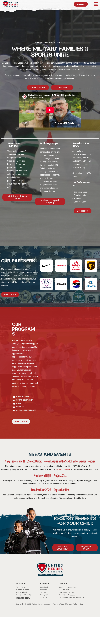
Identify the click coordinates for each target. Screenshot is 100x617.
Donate (80, 4)
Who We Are (21, 587)
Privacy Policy (72, 604)
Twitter (43, 592)
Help (81, 604)
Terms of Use (58, 604)
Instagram (44, 595)
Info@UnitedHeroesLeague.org (71, 597)
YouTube (43, 597)
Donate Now (23, 597)
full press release (63, 469)
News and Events (23, 595)
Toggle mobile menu (94, 4)
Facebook (44, 587)
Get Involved (21, 592)
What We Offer (22, 590)
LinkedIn (43, 590)
